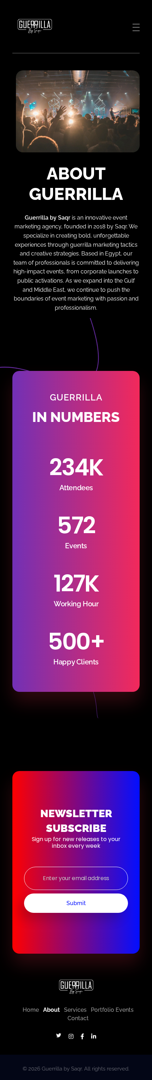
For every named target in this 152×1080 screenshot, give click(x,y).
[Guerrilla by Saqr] (34, 26)
